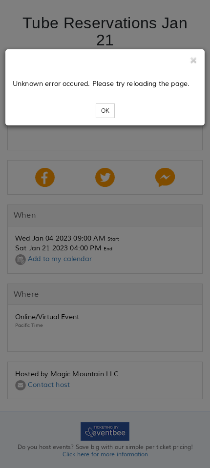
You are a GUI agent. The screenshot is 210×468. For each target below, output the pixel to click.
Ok (105, 110)
